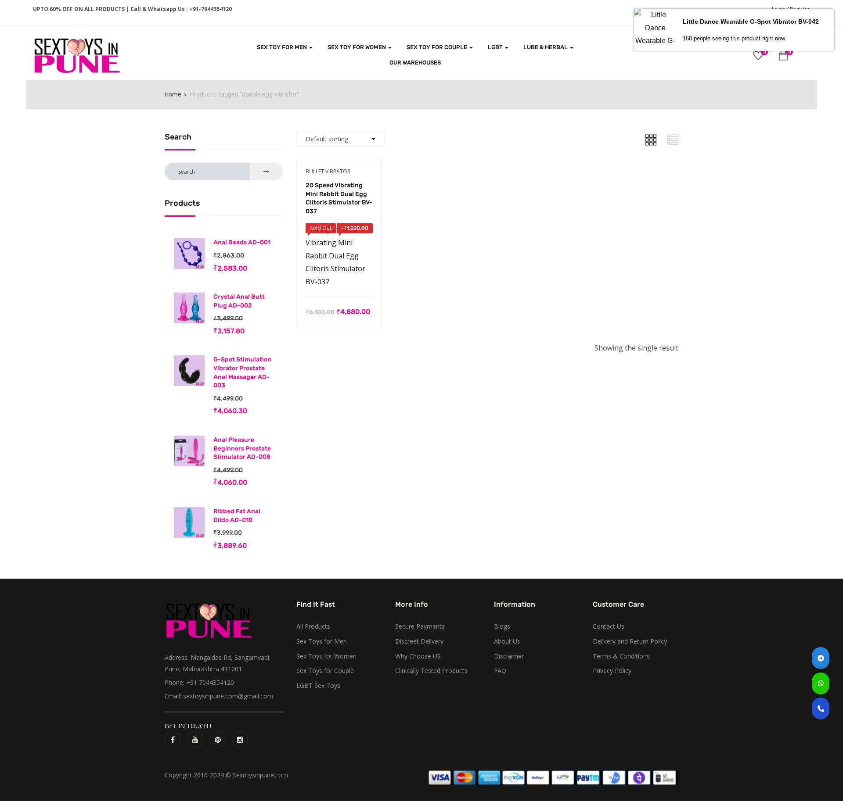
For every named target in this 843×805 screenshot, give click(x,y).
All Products (313, 626)
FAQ (500, 670)
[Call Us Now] (821, 708)
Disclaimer (509, 656)
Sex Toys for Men (321, 641)
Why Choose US (418, 656)
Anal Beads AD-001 (241, 242)
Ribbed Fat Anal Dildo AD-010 (236, 516)
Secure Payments (420, 626)
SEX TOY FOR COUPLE (437, 47)
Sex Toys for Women (326, 656)
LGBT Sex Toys (318, 685)
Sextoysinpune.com (260, 775)
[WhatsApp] (820, 683)
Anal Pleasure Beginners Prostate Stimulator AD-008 (242, 448)
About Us (507, 641)
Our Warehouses (415, 62)
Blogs (502, 626)
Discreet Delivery (419, 641)
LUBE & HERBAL (546, 47)
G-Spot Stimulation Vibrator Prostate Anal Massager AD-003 (242, 372)
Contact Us (608, 626)
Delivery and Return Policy (630, 641)
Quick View (339, 275)
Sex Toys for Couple (325, 670)
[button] (783, 56)
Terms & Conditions (621, 656)
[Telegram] (821, 658)
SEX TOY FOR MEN (282, 47)
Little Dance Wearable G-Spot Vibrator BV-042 (751, 21)
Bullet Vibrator (328, 171)
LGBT (496, 47)
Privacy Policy (612, 670)
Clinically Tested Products (431, 670)
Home (173, 94)
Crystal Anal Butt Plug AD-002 (239, 301)
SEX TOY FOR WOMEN (357, 47)
